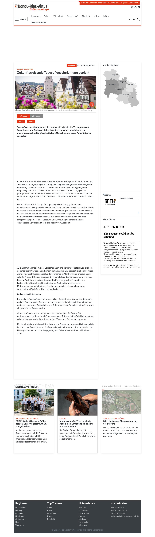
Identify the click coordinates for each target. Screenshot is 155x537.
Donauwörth (20, 507)
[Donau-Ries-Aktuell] (32, 8)
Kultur (97, 16)
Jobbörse (93, 3)
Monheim (19, 513)
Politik (47, 16)
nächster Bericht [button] (132, 386)
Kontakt (82, 516)
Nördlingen (20, 516)
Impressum (83, 510)
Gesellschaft (72, 16)
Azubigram (114, 3)
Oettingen (19, 519)
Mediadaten (133, 3)
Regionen (35, 16)
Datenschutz (84, 513)
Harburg (18, 510)
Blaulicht (86, 16)
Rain (17, 522)
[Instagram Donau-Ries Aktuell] (132, 7)
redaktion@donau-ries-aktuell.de (125, 516)
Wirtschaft (58, 16)
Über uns (83, 525)
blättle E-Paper (109, 219)
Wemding (19, 525)
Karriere (82, 507)
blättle (106, 16)
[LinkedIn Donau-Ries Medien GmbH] (139, 7)
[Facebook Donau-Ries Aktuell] (135, 7)
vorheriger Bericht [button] (112, 386)
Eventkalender (103, 3)
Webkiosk (85, 3)
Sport (49, 507)
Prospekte (124, 3)
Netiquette (83, 522)
